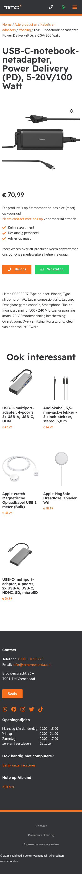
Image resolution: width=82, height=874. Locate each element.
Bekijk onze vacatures (19, 765)
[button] (74, 7)
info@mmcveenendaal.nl (32, 664)
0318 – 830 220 (31, 659)
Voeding (25, 30)
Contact (41, 826)
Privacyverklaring (41, 835)
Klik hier (8, 786)
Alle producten (26, 24)
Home (7, 24)
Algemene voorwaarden (41, 844)
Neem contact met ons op (22, 218)
